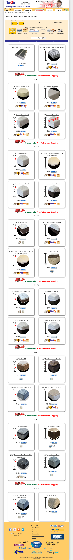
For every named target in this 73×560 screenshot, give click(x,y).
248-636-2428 (25, 4)
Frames (34, 538)
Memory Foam (35, 531)
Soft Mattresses (36, 529)
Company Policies (36, 558)
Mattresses (28, 10)
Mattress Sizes (35, 533)
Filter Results (57, 23)
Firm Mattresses (36, 527)
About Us (58, 10)
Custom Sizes (39, 10)
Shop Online (8, 12)
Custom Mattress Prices (38, 536)
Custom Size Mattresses (19, 12)
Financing (49, 10)
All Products (18, 10)
